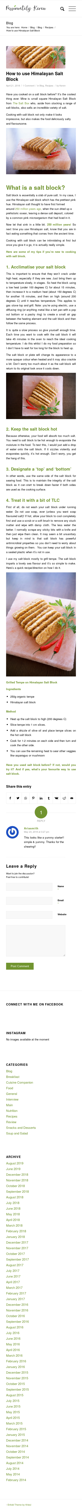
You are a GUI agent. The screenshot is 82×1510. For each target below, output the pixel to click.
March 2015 (14, 1423)
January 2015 (15, 1434)
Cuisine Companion (19, 1082)
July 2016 (12, 1333)
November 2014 (17, 1446)
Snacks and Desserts (21, 1127)
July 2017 (12, 1270)
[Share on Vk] (56, 798)
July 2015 (12, 1400)
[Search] (60, 8)
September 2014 (17, 1457)
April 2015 (13, 1417)
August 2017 (14, 1265)
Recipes (49, 85)
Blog (9, 23)
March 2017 (14, 1287)
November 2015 (17, 1378)
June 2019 (13, 1169)
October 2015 (15, 1383)
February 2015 (16, 1429)
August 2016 (14, 1327)
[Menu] (70, 8)
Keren (63, 85)
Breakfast (12, 1076)
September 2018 (17, 1191)
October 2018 (15, 1185)
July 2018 (12, 1202)
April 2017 (13, 1282)
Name (61, 888)
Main (9, 1105)
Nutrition (11, 1110)
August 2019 (14, 1163)
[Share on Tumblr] (49, 798)
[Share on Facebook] (10, 798)
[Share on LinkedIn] (41, 798)
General (11, 1093)
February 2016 (16, 1361)
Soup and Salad (17, 1133)
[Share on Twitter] (18, 798)
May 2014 (13, 1474)
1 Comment (28, 85)
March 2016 (14, 1355)
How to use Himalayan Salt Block (34, 76)
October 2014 (15, 1451)
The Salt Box (21, 103)
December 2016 (17, 1304)
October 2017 (15, 1253)
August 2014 (14, 1463)
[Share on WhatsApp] (25, 798)
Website (62, 914)
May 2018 (13, 1214)
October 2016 (15, 1316)
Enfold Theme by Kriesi (19, 1504)
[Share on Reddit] (64, 798)
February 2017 (16, 1293)
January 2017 (15, 1299)
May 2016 (13, 1344)
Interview (12, 1099)
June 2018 (13, 1208)
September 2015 (17, 1389)
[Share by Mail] (72, 798)
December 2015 (17, 1372)
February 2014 (16, 1480)
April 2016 (13, 1349)
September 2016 (17, 1321)
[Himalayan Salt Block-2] (35, 57)
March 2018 (14, 1225)
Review (11, 1122)
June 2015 (13, 1406)
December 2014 (17, 1440)
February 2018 (16, 1231)
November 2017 (17, 1248)
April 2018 (13, 1219)
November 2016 (17, 1310)
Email (61, 902)
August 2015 (14, 1395)
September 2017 (17, 1259)
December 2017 (17, 1242)
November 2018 (17, 1180)
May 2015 (13, 1412)
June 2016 (13, 1338)
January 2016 (15, 1366)
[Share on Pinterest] (33, 798)
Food (9, 1088)
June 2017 (13, 1276)
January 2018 (15, 1236)
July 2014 (12, 1468)
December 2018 (17, 1174)
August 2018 (14, 1197)
